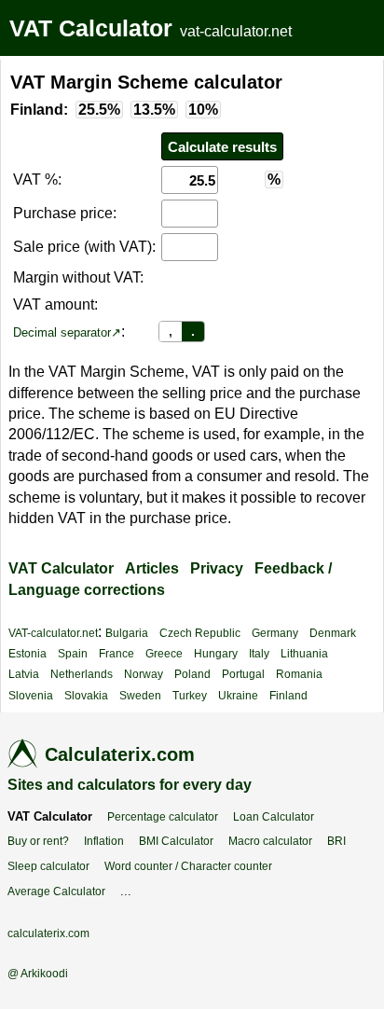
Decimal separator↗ (67, 332)
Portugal (243, 674)
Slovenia (30, 695)
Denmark (332, 633)
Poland (192, 674)
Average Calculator (56, 891)
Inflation (104, 841)
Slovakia (86, 695)
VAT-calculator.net (53, 633)
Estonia (27, 653)
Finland (288, 695)
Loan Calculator (273, 816)
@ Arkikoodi (37, 973)
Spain (73, 653)
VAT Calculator (90, 28)
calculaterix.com (48, 933)
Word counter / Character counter (188, 866)
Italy (259, 653)
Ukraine (238, 695)
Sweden (140, 695)
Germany (275, 633)
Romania (299, 674)
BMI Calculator (176, 841)
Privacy (216, 568)
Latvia (23, 674)
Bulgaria (126, 633)
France (116, 653)
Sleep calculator (48, 866)
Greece (164, 653)
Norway (143, 674)
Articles (152, 568)
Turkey (189, 695)
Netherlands (81, 674)
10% (203, 109)
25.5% (99, 109)
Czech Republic (199, 633)
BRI (336, 841)
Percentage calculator (162, 816)
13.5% (154, 109)
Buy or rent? (38, 841)
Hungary (216, 653)
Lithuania (304, 653)
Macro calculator (270, 841)
